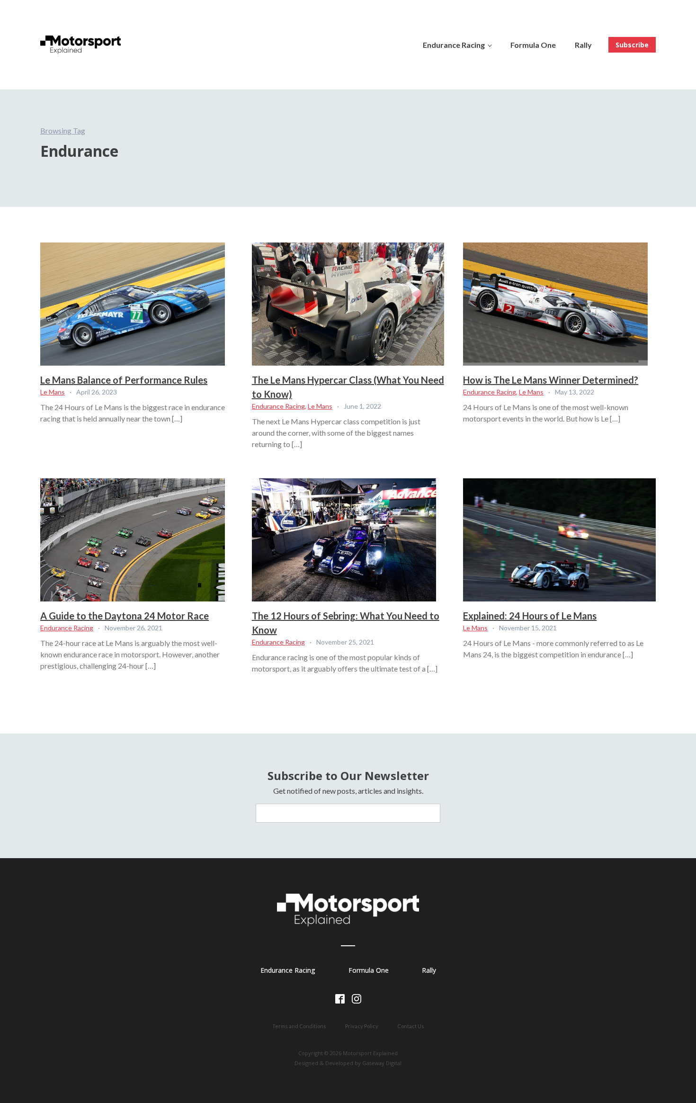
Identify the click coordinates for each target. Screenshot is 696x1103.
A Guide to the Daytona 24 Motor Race (124, 615)
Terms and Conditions (299, 1026)
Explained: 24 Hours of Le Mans (530, 615)
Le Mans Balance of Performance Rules (123, 380)
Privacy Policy (361, 1026)
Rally (583, 44)
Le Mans (52, 392)
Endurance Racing (454, 44)
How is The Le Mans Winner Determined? (550, 380)
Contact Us (410, 1026)
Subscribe (632, 44)
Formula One (533, 44)
